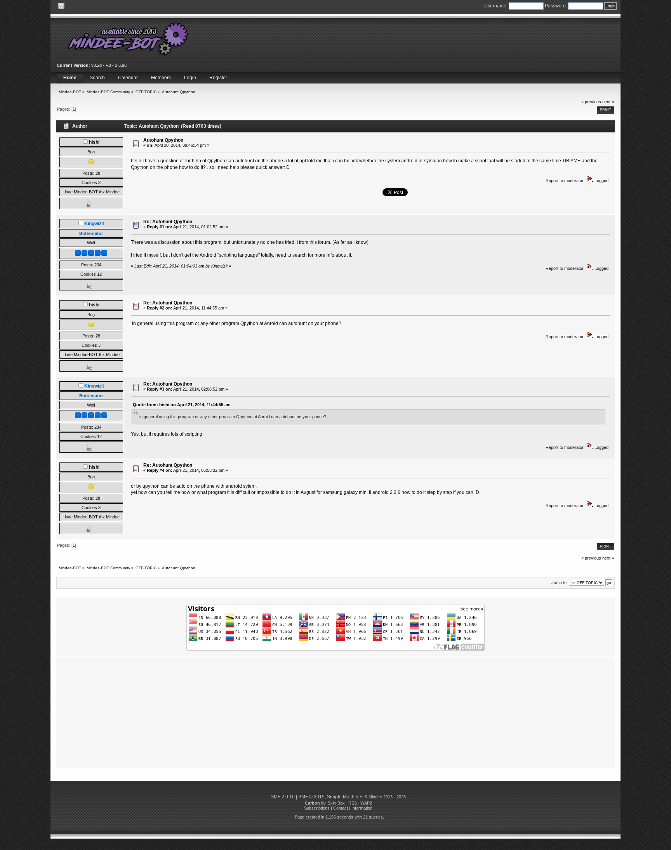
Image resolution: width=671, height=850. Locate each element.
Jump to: (559, 582)
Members (161, 77)
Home (69, 77)
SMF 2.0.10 (283, 797)
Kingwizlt (94, 223)
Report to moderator (565, 180)
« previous (591, 101)
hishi (94, 142)
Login (190, 77)
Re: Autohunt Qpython (167, 221)
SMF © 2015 (311, 797)
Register (218, 77)
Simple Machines (345, 797)
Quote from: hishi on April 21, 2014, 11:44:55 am (182, 404)
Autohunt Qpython (163, 140)
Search (97, 77)
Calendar (128, 77)
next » (608, 101)
